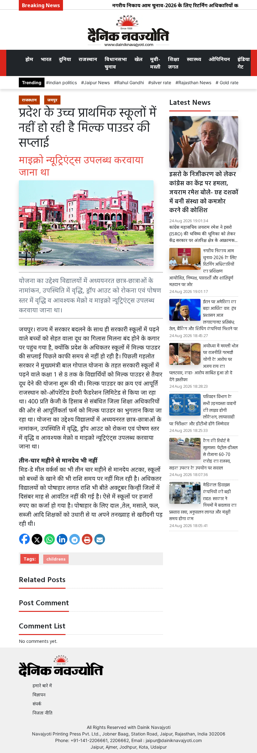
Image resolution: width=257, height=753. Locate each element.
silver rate (161, 82)
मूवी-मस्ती (155, 63)
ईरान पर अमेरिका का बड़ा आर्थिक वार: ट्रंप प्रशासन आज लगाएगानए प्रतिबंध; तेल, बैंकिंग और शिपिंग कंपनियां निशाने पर (203, 316)
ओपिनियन (219, 59)
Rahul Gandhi (130, 82)
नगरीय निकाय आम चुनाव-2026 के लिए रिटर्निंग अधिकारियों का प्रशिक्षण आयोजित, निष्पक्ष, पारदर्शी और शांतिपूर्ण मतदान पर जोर (203, 268)
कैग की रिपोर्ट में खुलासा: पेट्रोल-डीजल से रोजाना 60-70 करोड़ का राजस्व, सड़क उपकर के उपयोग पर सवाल (203, 455)
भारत (46, 59)
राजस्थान (88, 59)
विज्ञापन (39, 694)
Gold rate (228, 82)
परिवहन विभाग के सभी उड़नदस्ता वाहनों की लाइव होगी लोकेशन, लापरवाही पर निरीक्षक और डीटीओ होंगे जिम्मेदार (202, 411)
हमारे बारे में (42, 685)
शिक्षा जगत (173, 63)
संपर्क (37, 703)
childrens (56, 559)
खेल (138, 59)
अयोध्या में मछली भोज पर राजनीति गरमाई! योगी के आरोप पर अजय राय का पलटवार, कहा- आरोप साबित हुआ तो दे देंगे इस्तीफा (203, 363)
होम (29, 59)
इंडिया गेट (244, 63)
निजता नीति (42, 712)
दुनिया (65, 59)
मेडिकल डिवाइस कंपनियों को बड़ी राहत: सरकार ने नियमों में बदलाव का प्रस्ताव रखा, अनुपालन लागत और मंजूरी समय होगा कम (202, 502)
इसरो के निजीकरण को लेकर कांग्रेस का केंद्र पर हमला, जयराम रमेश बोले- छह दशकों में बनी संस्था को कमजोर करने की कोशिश (203, 192)
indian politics (63, 82)
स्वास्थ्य (194, 59)
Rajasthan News (194, 82)
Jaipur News (97, 82)
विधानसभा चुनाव (116, 63)
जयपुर (52, 100)
